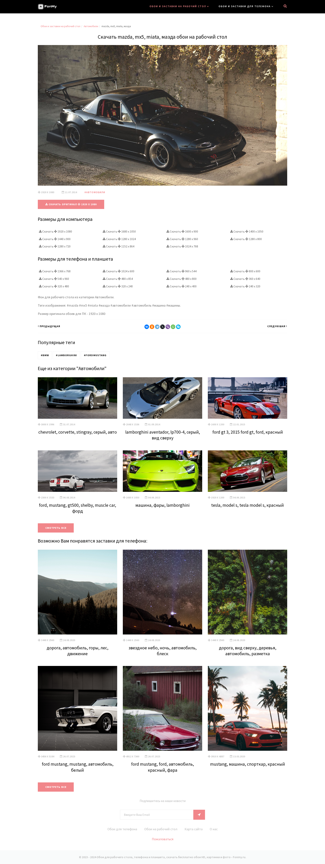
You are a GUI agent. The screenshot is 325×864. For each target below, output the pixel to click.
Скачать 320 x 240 (119, 286)
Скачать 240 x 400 (183, 286)
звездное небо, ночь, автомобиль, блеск (163, 651)
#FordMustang (95, 355)
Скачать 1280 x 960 (183, 239)
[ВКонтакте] (146, 326)
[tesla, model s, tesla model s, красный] (247, 471)
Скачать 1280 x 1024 (121, 239)
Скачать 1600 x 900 (183, 231)
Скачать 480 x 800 (183, 279)
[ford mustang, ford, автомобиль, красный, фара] (162, 708)
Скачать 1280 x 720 (56, 246)
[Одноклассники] (152, 326)
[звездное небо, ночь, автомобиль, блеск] (162, 592)
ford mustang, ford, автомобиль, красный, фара (162, 767)
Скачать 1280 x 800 (247, 239)
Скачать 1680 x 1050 (121, 231)
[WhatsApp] (173, 326)
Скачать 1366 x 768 (56, 271)
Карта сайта (194, 829)
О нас (214, 829)
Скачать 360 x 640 (246, 279)
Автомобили (91, 26)
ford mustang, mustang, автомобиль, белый (77, 767)
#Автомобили (94, 192)
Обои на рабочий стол (160, 829)
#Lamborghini (66, 355)
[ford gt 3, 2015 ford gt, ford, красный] (247, 398)
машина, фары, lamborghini (162, 505)
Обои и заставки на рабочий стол (178, 6)
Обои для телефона (122, 829)
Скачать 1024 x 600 (120, 271)
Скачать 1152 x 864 (120, 246)
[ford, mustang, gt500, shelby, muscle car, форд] (77, 471)
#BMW (45, 355)
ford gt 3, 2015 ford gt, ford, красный (247, 432)
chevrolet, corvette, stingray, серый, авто (77, 432)
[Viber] (168, 326)
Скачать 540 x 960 (55, 279)
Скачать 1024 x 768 (183, 246)
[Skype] (178, 326)
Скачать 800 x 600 (246, 271)
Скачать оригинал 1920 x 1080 (72, 204)
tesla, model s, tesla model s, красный (247, 505)
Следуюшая (276, 326)
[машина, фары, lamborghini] (162, 471)
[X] (162, 326)
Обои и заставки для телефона (245, 6)
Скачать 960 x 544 (183, 271)
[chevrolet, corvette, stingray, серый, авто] (77, 398)
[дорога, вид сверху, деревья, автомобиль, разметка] (247, 592)
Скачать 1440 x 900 (56, 239)
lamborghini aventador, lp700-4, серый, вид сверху (162, 435)
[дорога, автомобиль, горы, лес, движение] (77, 592)
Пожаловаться (162, 839)
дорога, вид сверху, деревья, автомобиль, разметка (247, 651)
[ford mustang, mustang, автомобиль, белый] (77, 708)
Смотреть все (55, 528)
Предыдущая (50, 326)
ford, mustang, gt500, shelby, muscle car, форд (77, 508)
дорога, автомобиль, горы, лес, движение (77, 651)
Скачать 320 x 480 (55, 286)
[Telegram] (157, 326)
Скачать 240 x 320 (246, 286)
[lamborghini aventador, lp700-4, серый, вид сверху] (162, 398)
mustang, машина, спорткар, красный (247, 764)
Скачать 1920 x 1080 (57, 231)
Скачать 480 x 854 (119, 279)
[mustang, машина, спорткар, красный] (247, 708)
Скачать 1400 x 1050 (248, 231)
